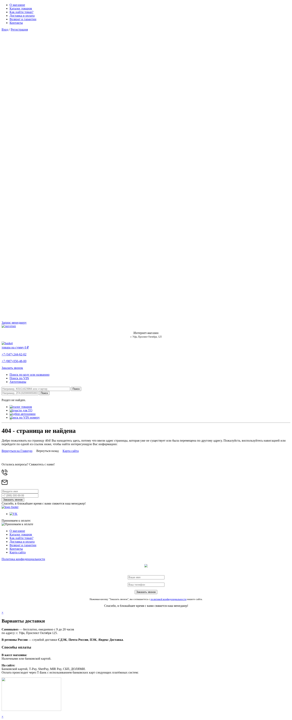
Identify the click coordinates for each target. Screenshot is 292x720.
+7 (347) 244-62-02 (14, 354)
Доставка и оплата (22, 15)
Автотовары (18, 381)
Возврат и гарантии (23, 19)
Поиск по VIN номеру (25, 417)
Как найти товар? (21, 12)
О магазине (17, 5)
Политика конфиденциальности (23, 559)
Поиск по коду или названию (29, 374)
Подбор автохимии (23, 414)
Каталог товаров (21, 8)
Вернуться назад (47, 451)
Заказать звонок (12, 368)
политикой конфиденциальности (169, 599)
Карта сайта (71, 451)
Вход (5, 29)
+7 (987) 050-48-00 (14, 361)
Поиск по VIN (19, 378)
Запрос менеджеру (14, 322)
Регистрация (19, 29)
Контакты (16, 22)
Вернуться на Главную (17, 451)
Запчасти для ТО (21, 410)
